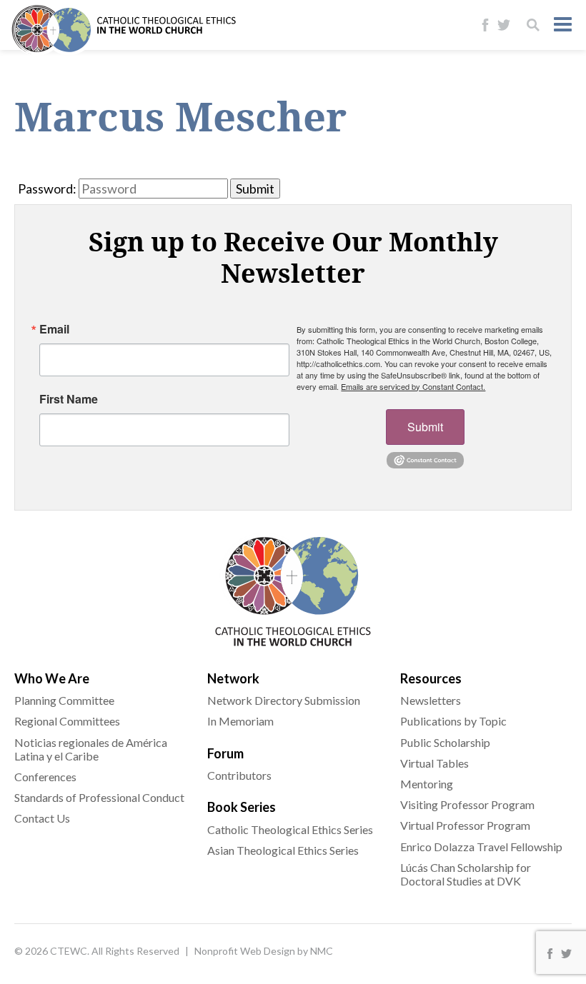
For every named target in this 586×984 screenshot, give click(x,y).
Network (233, 678)
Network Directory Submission (283, 700)
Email (54, 329)
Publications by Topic (453, 721)
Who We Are (51, 678)
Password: (47, 188)
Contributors (239, 775)
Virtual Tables (434, 763)
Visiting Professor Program (467, 804)
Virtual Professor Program (465, 825)
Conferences (45, 776)
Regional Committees (67, 721)
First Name (68, 399)
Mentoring (426, 783)
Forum (225, 753)
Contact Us (42, 818)
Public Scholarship (445, 742)
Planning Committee (64, 700)
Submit (425, 426)
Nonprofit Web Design (244, 951)
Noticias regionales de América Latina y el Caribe (90, 749)
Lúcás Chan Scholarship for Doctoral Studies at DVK (465, 874)
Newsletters (430, 700)
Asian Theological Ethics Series (283, 850)
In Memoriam (240, 721)
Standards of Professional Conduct (99, 797)
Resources (431, 678)
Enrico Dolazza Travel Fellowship (481, 846)
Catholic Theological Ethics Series (290, 829)
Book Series (241, 807)
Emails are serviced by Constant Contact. (413, 386)
